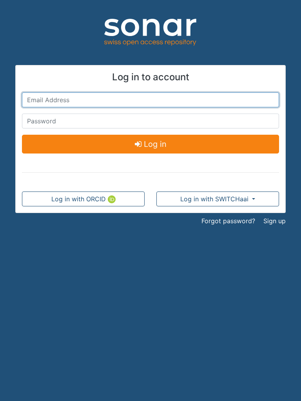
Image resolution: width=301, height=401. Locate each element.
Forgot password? (228, 221)
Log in (154, 144)
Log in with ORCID (79, 199)
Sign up (274, 221)
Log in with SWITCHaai (215, 199)
